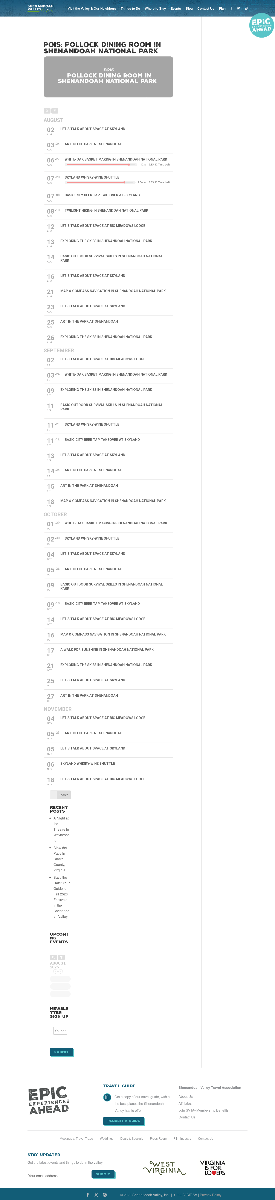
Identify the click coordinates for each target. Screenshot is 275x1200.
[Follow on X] (96, 1194)
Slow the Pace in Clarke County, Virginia (60, 858)
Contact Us (205, 8)
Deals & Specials (131, 1139)
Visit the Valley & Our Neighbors (92, 8)
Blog (189, 8)
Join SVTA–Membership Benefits (204, 1110)
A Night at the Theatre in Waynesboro (61, 829)
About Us (186, 1096)
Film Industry (182, 1139)
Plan (222, 8)
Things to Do (130, 8)
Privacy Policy (211, 1194)
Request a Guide (123, 1121)
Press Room (158, 1139)
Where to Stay (155, 8)
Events (176, 8)
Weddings (106, 1139)
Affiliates (185, 1103)
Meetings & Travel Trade (76, 1139)
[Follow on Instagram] (104, 1194)
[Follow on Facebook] (87, 1194)
